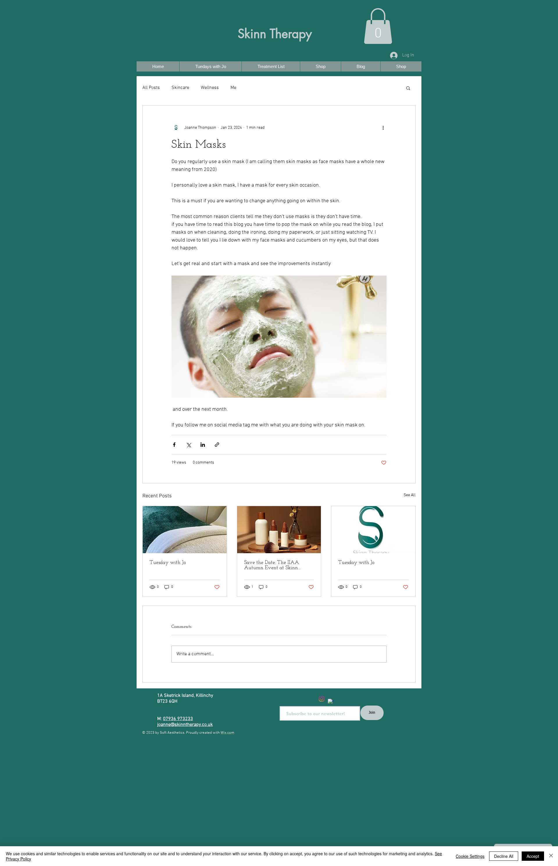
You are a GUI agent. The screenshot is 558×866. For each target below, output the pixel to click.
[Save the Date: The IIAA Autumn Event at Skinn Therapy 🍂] (279, 529)
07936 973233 (178, 719)
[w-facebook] (330, 701)
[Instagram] (321, 698)
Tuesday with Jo (168, 562)
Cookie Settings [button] (470, 856)
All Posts (151, 88)
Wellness (210, 88)
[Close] (551, 856)
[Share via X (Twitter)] (188, 444)
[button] (378, 26)
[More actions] (383, 127)
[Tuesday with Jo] (185, 529)
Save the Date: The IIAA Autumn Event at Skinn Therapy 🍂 (271, 565)
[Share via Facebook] (174, 444)
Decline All (503, 856)
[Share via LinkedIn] (202, 444)
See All (410, 495)
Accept (533, 856)
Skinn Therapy (275, 34)
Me (233, 88)
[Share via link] (217, 444)
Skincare (180, 88)
